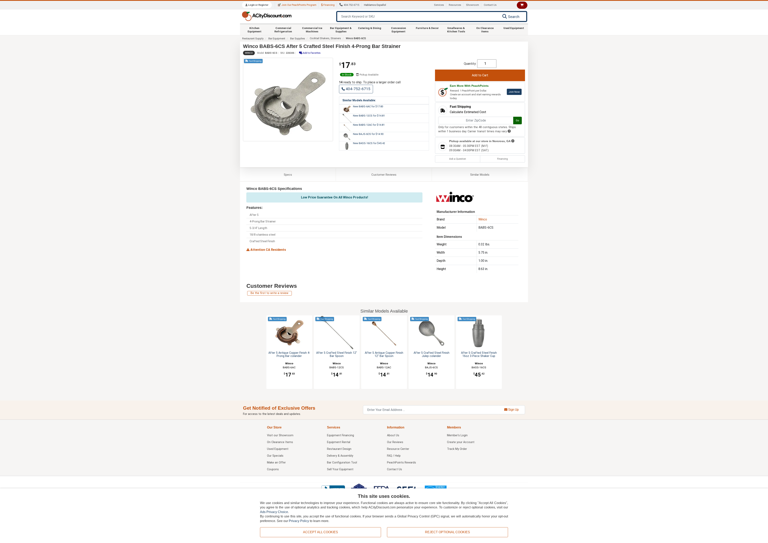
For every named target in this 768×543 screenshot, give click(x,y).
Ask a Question (457, 158)
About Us (393, 435)
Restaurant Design (339, 449)
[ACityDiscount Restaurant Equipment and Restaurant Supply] (266, 16)
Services (439, 4)
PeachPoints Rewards (401, 462)
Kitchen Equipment (254, 29)
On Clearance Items (485, 29)
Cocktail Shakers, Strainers (325, 38)
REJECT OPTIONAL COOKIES (447, 532)
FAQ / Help (394, 455)
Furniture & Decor (427, 28)
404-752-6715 (351, 4)
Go (517, 120)
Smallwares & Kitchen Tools (456, 29)
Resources (455, 4)
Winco (249, 53)
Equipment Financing (340, 435)
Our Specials (275, 455)
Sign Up (513, 409)
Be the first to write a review (269, 293)
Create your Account (460, 442)
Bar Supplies (297, 38)
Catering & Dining (369, 28)
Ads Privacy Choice (274, 512)
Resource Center (398, 449)
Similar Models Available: (359, 100)
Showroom (472, 4)
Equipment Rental (338, 442)
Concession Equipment (398, 29)
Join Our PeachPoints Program (298, 4)
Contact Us (490, 4)
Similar (479, 174)
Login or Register (258, 5)
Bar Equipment (276, 38)
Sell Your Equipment (340, 469)
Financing (329, 4)
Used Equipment (513, 28)
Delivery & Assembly (340, 455)
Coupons (273, 469)
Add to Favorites (311, 53)
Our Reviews (395, 442)
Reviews (383, 174)
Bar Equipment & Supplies (341, 29)
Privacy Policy (299, 521)
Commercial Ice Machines (312, 29)
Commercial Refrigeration (283, 29)
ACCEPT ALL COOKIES (320, 532)
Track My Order (457, 449)
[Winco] (455, 196)
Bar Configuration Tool (342, 462)
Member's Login (457, 435)
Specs (288, 174)
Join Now (514, 91)
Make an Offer (276, 462)
